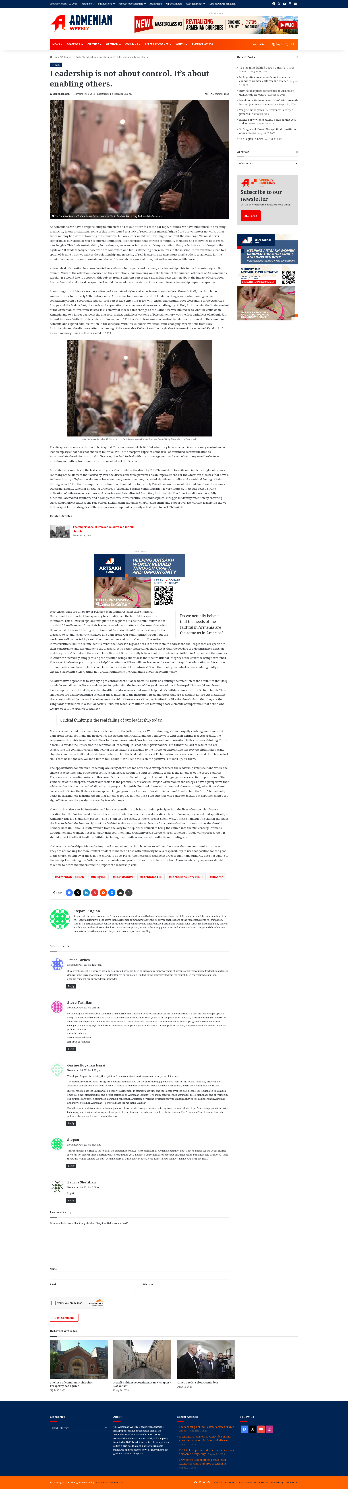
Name (53, 1268)
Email (53, 1284)
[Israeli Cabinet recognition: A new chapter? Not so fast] (142, 1359)
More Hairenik (194, 3)
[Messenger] (111, 892)
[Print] (128, 892)
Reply (71, 986)
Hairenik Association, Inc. (109, 1482)
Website (148, 1284)
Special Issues (244, 1482)
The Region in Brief (251, 139)
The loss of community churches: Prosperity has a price (72, 1384)
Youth (180, 44)
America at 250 (202, 44)
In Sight (77, 57)
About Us (87, 3)
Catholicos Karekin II (187, 877)
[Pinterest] (94, 892)
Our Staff (229, 1482)
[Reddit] (103, 892)
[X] (77, 892)
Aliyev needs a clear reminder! (197, 1382)
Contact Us (291, 1482)
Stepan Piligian (61, 93)
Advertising (156, 3)
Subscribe (259, 44)
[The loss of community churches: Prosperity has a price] (79, 1359)
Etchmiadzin (152, 877)
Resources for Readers (131, 3)
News (56, 44)
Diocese (217, 877)
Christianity (124, 877)
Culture (93, 44)
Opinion (112, 44)
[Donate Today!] (139, 580)
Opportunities (174, 3)
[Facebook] (69, 892)
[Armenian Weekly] (81, 23)
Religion (99, 877)
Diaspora (73, 44)
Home (55, 57)
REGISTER (250, 215)
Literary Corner (157, 44)
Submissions (105, 3)
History (217, 1482)
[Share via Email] (120, 892)
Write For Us (261, 1482)
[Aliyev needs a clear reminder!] (206, 1359)
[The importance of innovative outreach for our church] (60, 531)
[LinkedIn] (86, 892)
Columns (131, 44)
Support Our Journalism (221, 3)
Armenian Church (70, 877)
